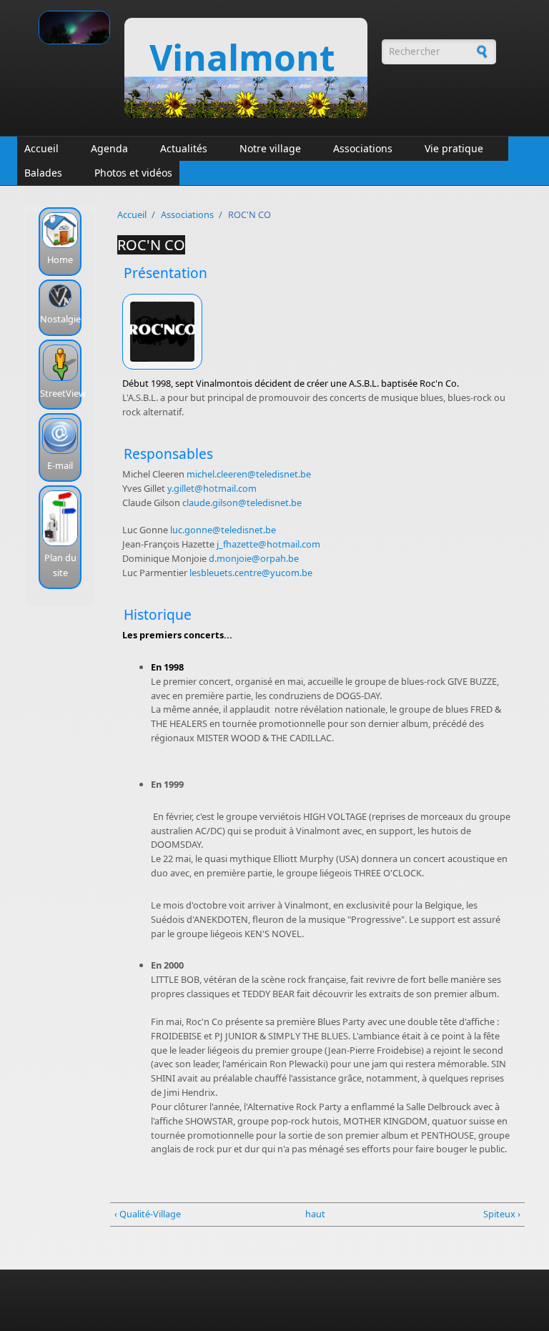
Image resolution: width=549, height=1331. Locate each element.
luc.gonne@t (197, 529)
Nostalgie (60, 318)
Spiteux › (501, 1213)
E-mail (60, 465)
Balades (43, 172)
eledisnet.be (250, 529)
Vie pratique (454, 148)
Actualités (183, 148)
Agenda (109, 148)
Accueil (41, 148)
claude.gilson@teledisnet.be (242, 502)
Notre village (270, 148)
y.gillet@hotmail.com (212, 488)
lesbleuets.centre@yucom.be (250, 572)
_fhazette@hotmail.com (269, 544)
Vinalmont (242, 57)
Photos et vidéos (133, 172)
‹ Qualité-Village (147, 1213)
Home (60, 259)
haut (313, 1213)
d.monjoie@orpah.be (254, 558)
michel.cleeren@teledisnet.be (249, 473)
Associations (362, 148)
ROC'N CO (151, 244)
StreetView (63, 393)
